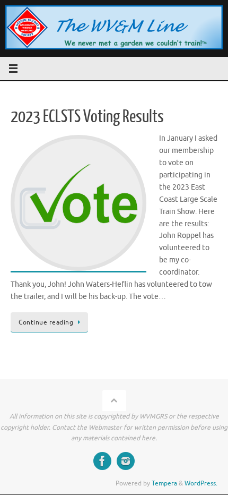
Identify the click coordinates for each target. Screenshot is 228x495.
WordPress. (201, 483)
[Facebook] (102, 461)
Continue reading (46, 322)
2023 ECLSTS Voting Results (87, 116)
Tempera (164, 483)
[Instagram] (126, 461)
